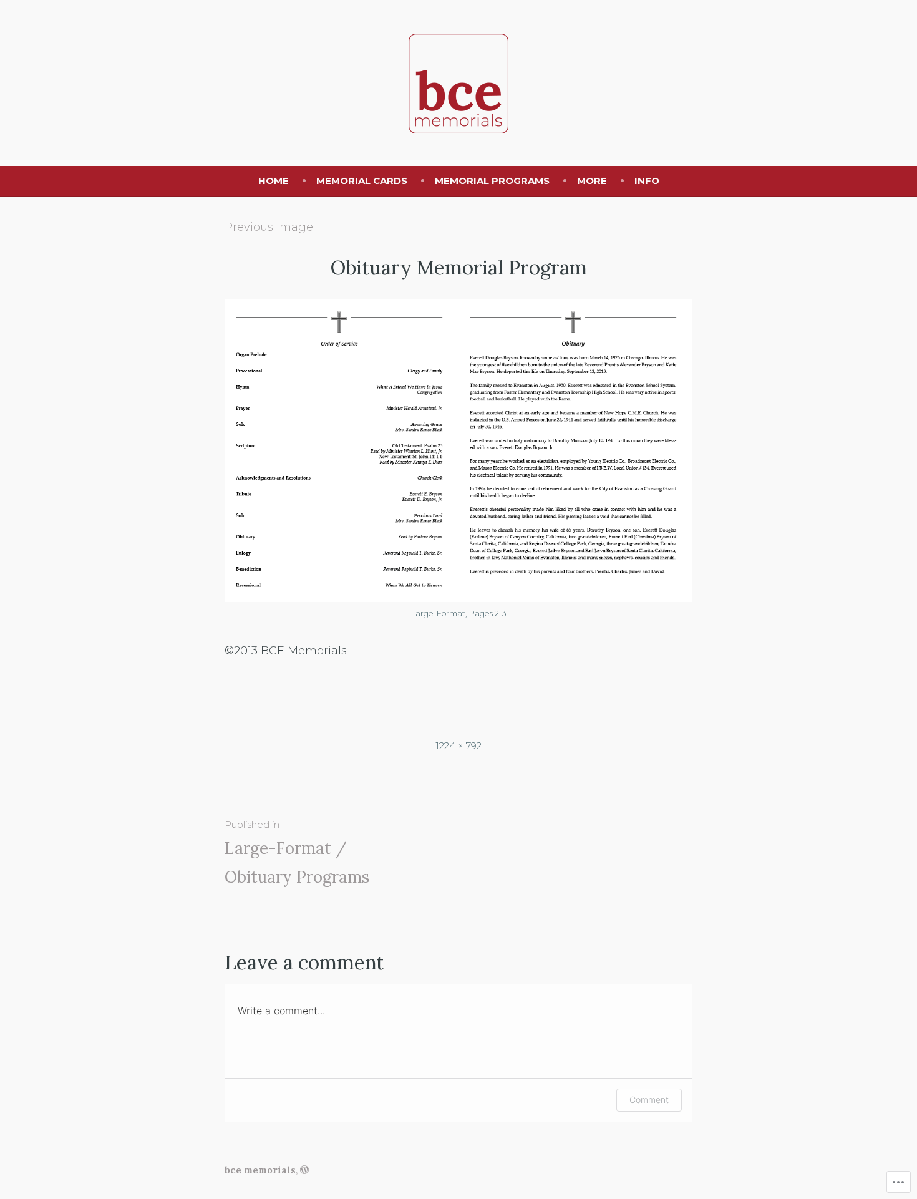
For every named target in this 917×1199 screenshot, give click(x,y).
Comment (649, 1099)
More (592, 181)
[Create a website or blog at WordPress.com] (304, 1170)
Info (646, 181)
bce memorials (260, 1170)
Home (273, 181)
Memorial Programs (492, 181)
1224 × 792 (458, 746)
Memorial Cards (361, 181)
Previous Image (269, 227)
